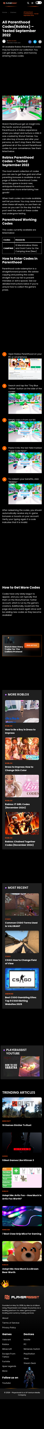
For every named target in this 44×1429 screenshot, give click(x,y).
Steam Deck (30, 1363)
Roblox (5, 1344)
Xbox (26, 1358)
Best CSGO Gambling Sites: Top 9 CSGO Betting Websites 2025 (20, 1001)
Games (13, 12)
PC (25, 1344)
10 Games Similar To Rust (16, 1125)
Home (4, 12)
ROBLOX (8, 726)
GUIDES (5, 1156)
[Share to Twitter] (35, 41)
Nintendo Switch (32, 1349)
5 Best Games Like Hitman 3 (18, 1160)
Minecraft (7, 1349)
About (5, 1318)
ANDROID (9, 993)
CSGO (8, 919)
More (4, 1371)
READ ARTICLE (32, 645)
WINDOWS (6, 1230)
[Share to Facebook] (30, 42)
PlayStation (29, 1353)
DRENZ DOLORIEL (12, 40)
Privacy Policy (9, 1327)
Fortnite (6, 1361)
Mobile (27, 1339)
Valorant (6, 1339)
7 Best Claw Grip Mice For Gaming (21, 1233)
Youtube (6, 1383)
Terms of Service (10, 1322)
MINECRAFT (6, 1121)
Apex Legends (9, 1366)
